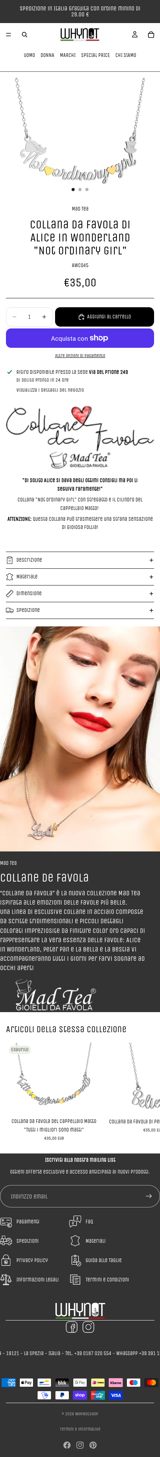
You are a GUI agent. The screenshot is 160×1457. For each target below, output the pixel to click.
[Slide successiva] (146, 1092)
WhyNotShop (86, 1413)
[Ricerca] (24, 34)
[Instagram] (80, 1445)
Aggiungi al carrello (109, 317)
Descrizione (29, 560)
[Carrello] (151, 34)
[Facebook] (67, 1445)
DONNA (47, 55)
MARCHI (68, 55)
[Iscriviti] (149, 1196)
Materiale (27, 577)
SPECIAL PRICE (95, 55)
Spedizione (28, 610)
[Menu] (8, 34)
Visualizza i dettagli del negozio (50, 390)
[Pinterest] (93, 1445)
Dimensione (29, 593)
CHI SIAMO (125, 55)
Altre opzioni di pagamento (80, 355)
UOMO (29, 55)
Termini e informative (80, 1429)
